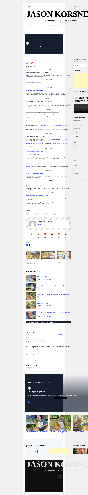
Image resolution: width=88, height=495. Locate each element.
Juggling (61, 428)
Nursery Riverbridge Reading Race (59, 125)
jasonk (33, 43)
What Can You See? (62, 93)
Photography (46, 30)
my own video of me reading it (63, 143)
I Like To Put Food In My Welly (51, 93)
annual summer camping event (60, 75)
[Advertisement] (59, 451)
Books (44, 25)
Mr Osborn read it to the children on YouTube (34, 143)
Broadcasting (76, 145)
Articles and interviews (78, 140)
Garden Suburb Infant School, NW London (34, 163)
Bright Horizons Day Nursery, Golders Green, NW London (37, 195)
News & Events (37, 25)
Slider (75, 170)
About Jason (29, 25)
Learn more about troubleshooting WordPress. (60, 486)
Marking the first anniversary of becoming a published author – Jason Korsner (43, 353)
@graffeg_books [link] (56, 157)
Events (75, 147)
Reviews (75, 168)
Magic (75, 160)
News (75, 163)
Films (39, 30)
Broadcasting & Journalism (55, 25)
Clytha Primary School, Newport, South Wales (35, 151)
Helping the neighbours (44, 277)
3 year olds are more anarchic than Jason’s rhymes (52, 286)
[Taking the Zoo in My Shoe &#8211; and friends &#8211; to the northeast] (33, 255)
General (75, 152)
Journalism (76, 155)
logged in (32, 369)
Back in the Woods (42, 303)
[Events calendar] (48, 255)
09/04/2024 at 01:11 (30, 354)
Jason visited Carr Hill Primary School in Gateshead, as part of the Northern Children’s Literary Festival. (45, 84)
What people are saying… (78, 175)
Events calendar (44, 259)
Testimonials (76, 173)
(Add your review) (58, 334)
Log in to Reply (34, 360)
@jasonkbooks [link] (50, 157)
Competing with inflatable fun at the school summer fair (53, 294)
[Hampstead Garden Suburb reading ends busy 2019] (64, 255)
